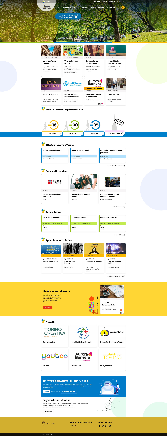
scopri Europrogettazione (83, 223)
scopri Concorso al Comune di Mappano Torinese (112, 189)
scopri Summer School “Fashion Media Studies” (94, 61)
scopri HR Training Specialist (54, 223)
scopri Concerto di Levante (94, 258)
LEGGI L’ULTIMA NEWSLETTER (68, 391)
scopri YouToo (54, 360)
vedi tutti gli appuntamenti (115, 276)
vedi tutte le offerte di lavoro (115, 166)
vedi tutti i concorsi (118, 207)
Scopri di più (48, 307)
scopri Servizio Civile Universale (83, 336)
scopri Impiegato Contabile (112, 223)
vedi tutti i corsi (119, 235)
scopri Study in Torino (112, 360)
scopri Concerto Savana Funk (116, 258)
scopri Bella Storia (83, 360)
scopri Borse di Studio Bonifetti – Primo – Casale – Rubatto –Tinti (116, 61)
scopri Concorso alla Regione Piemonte (54, 189)
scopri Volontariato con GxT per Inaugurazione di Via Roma (51, 61)
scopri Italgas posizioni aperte (54, 155)
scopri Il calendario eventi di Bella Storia (94, 91)
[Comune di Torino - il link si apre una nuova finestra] (48, 423)
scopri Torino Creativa (54, 336)
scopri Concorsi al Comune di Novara (83, 189)
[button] (58, 7)
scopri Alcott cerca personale (83, 155)
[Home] (48, 7)
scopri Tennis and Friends (51, 258)
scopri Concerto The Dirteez (73, 258)
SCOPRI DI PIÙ (48, 411)
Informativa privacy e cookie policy (48, 434)
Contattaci (73, 425)
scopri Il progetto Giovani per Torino (112, 336)
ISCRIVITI (47, 391)
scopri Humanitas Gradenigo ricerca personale (112, 155)
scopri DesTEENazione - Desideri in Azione (73, 91)
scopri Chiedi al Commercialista (112, 299)
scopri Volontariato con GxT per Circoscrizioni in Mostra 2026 (73, 61)
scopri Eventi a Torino (116, 91)
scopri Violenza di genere (51, 91)
